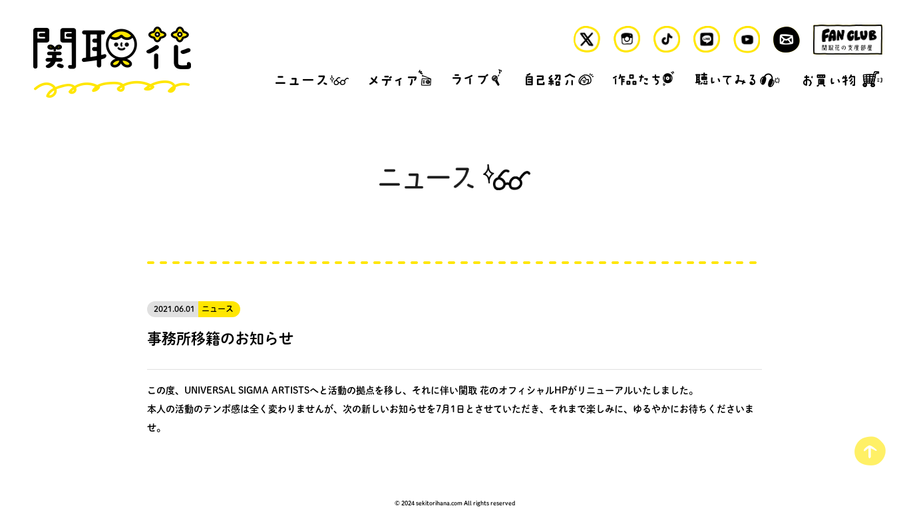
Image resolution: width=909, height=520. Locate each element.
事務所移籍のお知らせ (220, 337)
